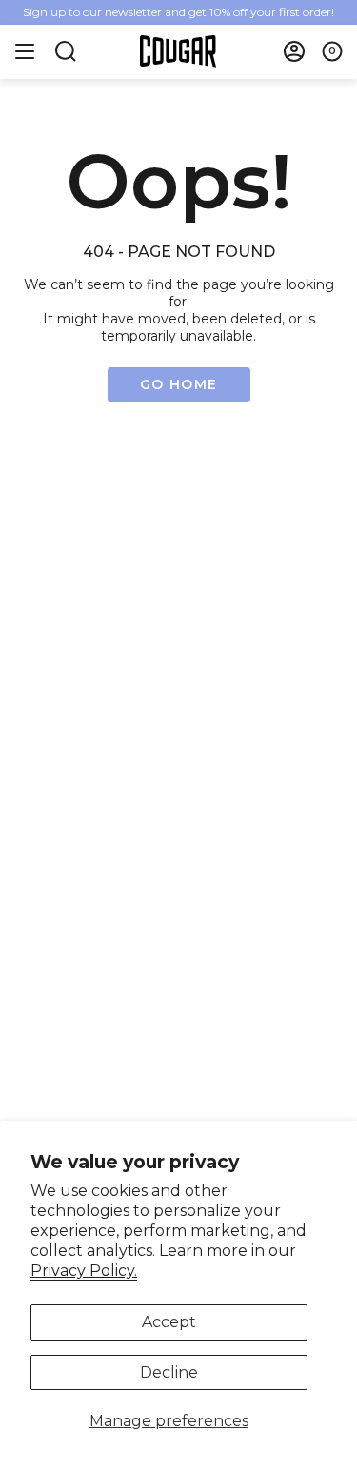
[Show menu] (25, 51)
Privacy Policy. (83, 1271)
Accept (169, 1322)
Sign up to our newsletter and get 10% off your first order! (178, 12)
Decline (169, 1372)
